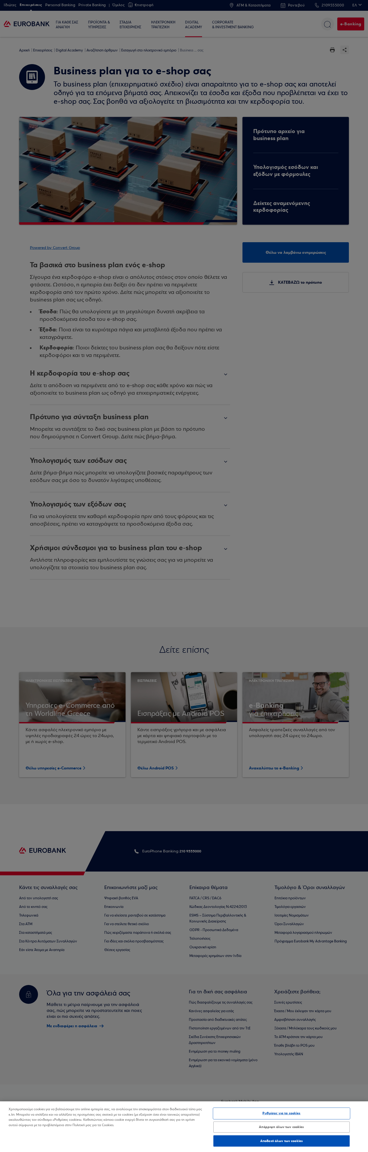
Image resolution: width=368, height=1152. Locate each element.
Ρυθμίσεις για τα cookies (281, 1113)
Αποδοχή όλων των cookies (281, 1141)
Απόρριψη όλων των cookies (281, 1127)
